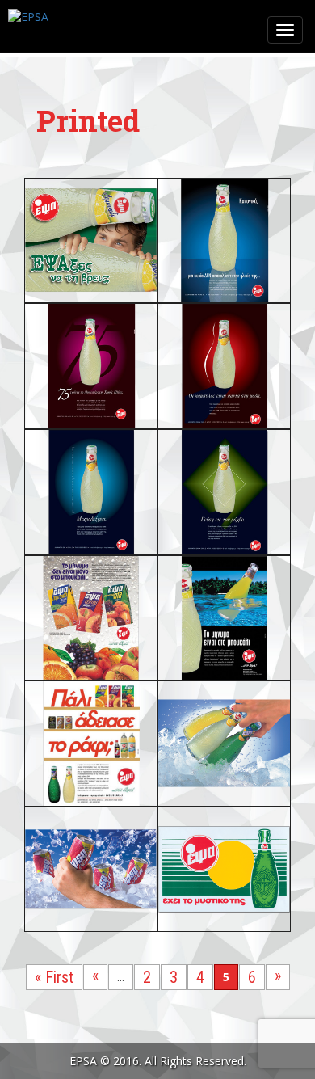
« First (54, 977)
